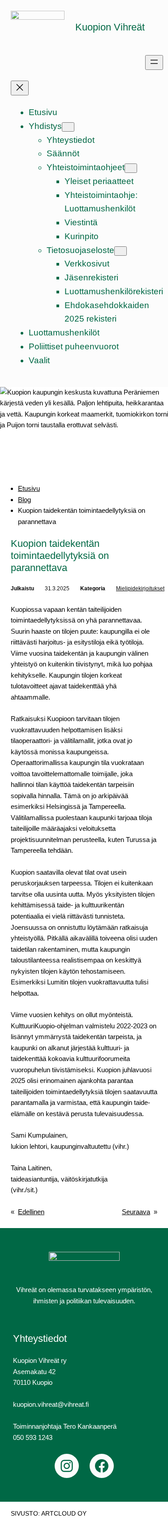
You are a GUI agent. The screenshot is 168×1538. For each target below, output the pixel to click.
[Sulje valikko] (20, 88)
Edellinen (31, 1212)
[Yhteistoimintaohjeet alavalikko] (131, 168)
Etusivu (29, 488)
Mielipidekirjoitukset (140, 588)
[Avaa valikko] (154, 62)
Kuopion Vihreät (110, 27)
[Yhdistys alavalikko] (68, 127)
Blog (24, 499)
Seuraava (136, 1212)
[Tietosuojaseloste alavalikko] (120, 251)
